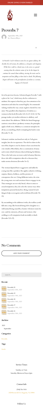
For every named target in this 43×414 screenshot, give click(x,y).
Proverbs (4, 339)
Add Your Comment (21, 253)
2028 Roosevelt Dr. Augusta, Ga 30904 (21, 393)
